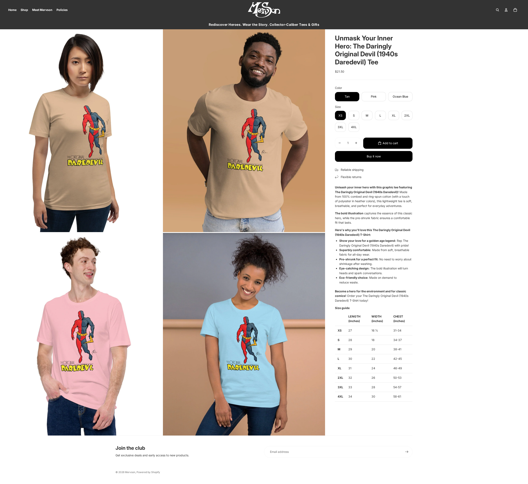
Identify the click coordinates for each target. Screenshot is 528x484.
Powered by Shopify (148, 472)
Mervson (130, 472)
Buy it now (374, 156)
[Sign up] (407, 452)
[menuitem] (12, 9)
